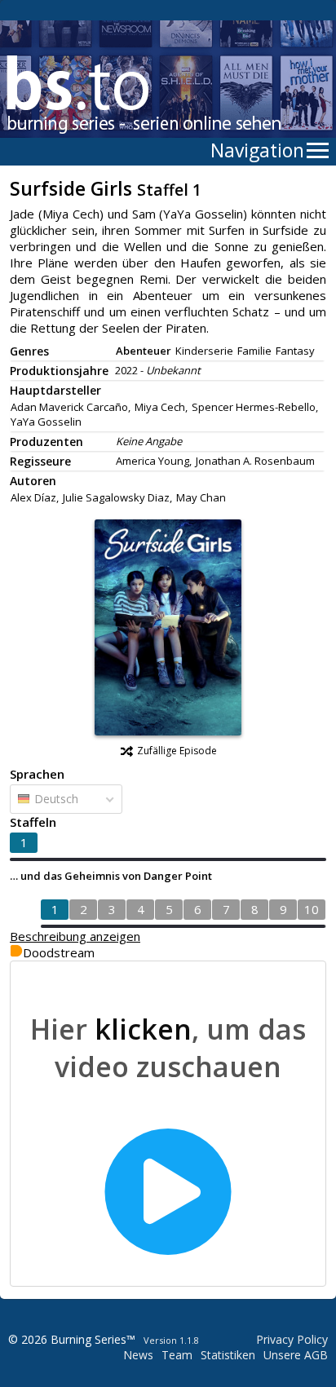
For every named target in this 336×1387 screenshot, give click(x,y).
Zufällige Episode (177, 751)
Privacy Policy (292, 1339)
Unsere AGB (295, 1355)
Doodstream (59, 952)
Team (176, 1355)
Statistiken (228, 1355)
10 (311, 909)
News (138, 1355)
